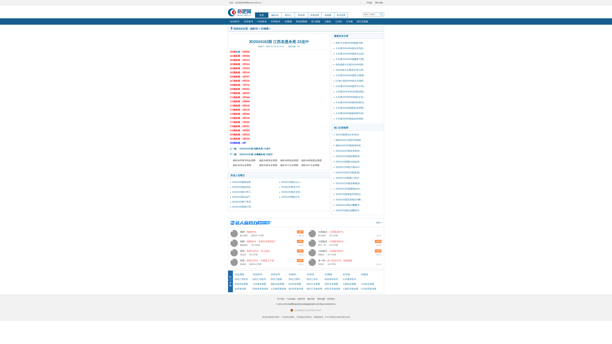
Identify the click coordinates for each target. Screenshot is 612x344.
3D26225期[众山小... (291, 182)
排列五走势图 (331, 284)
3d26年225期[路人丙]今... (348, 178)
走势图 (327, 15)
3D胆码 (292, 274)
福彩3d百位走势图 (268, 165)
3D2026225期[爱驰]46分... (349, 188)
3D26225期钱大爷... (291, 197)
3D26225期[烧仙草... (242, 182)
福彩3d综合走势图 (242, 165)
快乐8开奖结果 (296, 288)
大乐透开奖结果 (278, 288)
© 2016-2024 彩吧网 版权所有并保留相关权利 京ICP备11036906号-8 (306, 304)
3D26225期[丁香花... (242, 202)
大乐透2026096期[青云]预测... (351, 75)
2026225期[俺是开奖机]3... (349, 194)
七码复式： (331, 232)
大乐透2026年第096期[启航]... (351, 91)
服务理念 (311, 299)
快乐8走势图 (295, 284)
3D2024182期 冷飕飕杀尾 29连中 (256, 154)
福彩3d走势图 (277, 284)
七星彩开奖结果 (350, 288)
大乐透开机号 (349, 279)
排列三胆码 (294, 279)
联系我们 (331, 299)
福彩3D (275, 15)
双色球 (301, 15)
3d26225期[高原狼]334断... (349, 199)
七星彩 (327, 21)
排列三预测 (276, 279)
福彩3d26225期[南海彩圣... (349, 145)
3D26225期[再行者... (242, 206)
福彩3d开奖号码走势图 (244, 160)
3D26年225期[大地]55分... (349, 167)
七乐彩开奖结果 (368, 288)
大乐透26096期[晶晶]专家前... (350, 118)
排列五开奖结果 (332, 288)
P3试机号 (262, 21)
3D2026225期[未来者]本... (349, 151)
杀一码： (336, 260)
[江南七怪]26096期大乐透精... (350, 80)
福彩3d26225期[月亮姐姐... (349, 140)
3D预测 (288, 21)
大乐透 (349, 21)
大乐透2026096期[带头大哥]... (351, 86)
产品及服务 (291, 299)
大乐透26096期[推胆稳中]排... (350, 113)
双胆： (255, 251)
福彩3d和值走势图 (289, 160)
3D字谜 (346, 274)
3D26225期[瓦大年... (291, 187)
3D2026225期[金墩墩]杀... (349, 183)
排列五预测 (362, 21)
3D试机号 (235, 21)
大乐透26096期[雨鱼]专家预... (350, 108)
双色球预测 (301, 21)
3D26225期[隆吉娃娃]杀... (348, 161)
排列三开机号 (241, 279)
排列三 (288, 15)
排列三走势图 (313, 284)
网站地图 (379, 3)
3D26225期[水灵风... (291, 192)
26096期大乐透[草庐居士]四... (350, 70)
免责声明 (301, 299)
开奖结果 (314, 15)
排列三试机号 (259, 279)
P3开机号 (275, 21)
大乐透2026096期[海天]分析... (351, 53)
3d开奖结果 (240, 288)
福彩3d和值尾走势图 (311, 160)
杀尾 (238, 51)
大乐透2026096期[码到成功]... (351, 102)
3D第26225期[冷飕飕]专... (348, 205)
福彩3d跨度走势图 (268, 160)
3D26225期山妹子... (242, 197)
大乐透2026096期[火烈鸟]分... (351, 48)
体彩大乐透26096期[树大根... (350, 43)
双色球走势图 (241, 284)
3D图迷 (364, 274)
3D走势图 (239, 274)
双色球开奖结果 (260, 288)
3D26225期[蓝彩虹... (242, 187)
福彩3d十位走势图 (289, 165)
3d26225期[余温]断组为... (348, 210)
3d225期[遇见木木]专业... (348, 134)
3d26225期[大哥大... (242, 192)
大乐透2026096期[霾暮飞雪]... (351, 59)
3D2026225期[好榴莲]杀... (349, 156)
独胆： (249, 232)
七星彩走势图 (349, 284)
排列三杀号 (312, 279)
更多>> (379, 223)
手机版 (369, 3)
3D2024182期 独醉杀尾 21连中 (255, 148)
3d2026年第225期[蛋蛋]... (348, 172)
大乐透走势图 (259, 284)
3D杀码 (310, 274)
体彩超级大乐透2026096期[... (350, 64)
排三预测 (315, 21)
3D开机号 (248, 21)
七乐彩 (338, 21)
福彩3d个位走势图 (310, 165)
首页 (261, 15)
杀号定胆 (341, 15)
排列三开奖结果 (314, 288)
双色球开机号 (331, 279)
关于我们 (281, 299)
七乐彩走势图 (367, 284)
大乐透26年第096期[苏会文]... (350, 97)
